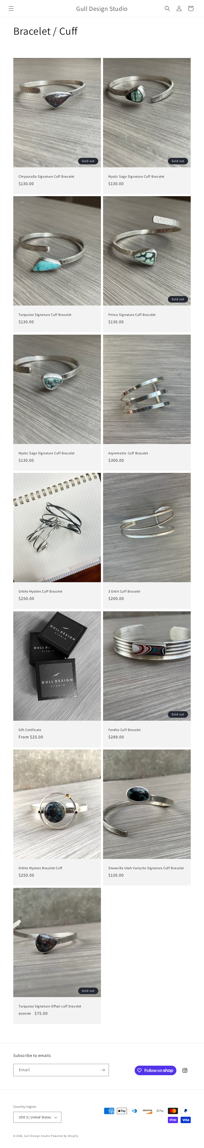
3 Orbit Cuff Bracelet (124, 591)
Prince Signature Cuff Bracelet (132, 315)
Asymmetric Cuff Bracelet (128, 453)
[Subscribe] (103, 1070)
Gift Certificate (30, 730)
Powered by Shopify (64, 1136)
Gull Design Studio (37, 1136)
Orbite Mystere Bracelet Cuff (40, 868)
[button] (11, 8)
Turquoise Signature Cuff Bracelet (45, 315)
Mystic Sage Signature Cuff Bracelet (136, 176)
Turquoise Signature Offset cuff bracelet (50, 1006)
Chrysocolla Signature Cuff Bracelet (46, 176)
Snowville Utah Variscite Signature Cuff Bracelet (146, 868)
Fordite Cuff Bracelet (124, 730)
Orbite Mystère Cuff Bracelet (40, 591)
